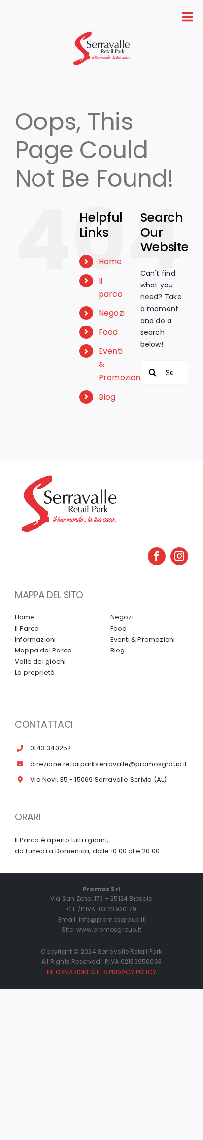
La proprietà (35, 672)
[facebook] (157, 556)
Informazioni (35, 639)
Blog (107, 397)
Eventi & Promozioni (142, 639)
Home (110, 261)
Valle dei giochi (40, 661)
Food (108, 332)
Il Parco (27, 628)
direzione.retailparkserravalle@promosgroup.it (108, 764)
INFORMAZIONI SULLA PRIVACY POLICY (101, 972)
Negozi (112, 313)
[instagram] (179, 556)
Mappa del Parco (43, 650)
